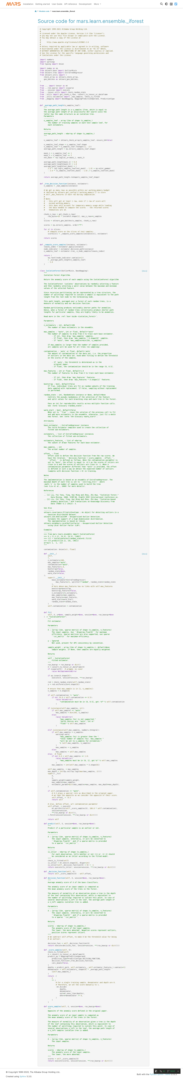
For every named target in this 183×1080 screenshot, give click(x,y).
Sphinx (23, 1076)
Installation (28, 4)
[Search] (161, 4)
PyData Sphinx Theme (160, 1074)
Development (85, 4)
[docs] (144, 271)
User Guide (57, 4)
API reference (70, 4)
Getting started (42, 4)
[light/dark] (166, 3)
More (96, 4)
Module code (44, 11)
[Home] (35, 11)
